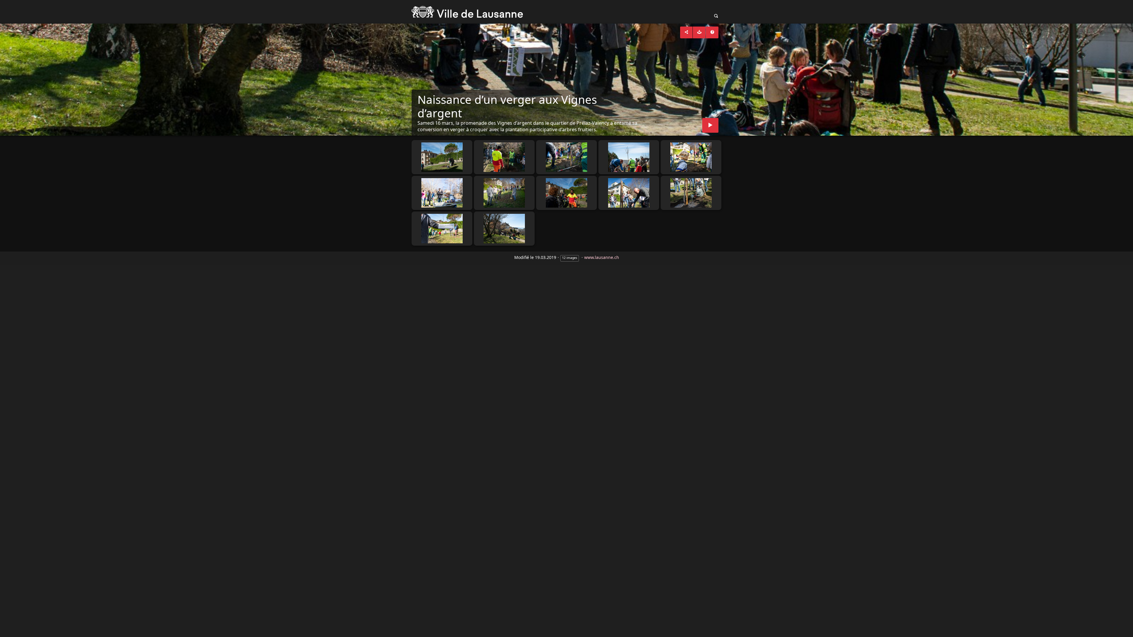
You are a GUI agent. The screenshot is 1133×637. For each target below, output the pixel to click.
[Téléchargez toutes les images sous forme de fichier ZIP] (699, 32)
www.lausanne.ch (601, 257)
